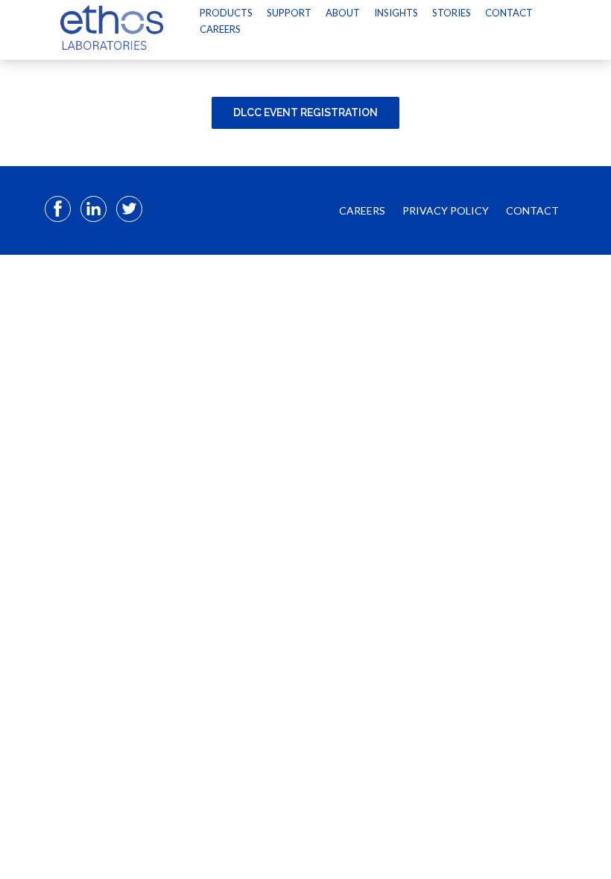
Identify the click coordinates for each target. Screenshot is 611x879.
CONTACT (532, 210)
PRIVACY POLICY (445, 210)
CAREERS (362, 210)
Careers (220, 29)
